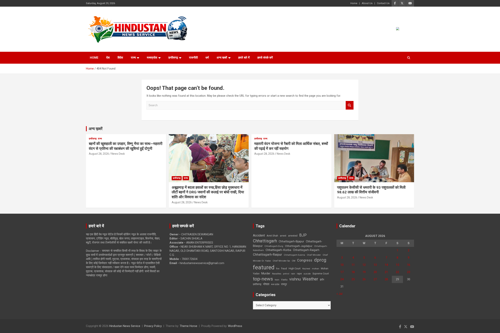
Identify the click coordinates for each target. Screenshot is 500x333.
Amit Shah (272, 235)
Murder (265, 273)
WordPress (235, 326)
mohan (315, 268)
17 (342, 272)
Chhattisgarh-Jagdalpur (298, 245)
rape (299, 273)
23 (408, 272)
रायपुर (284, 284)
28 (386, 279)
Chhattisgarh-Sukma (294, 255)
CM (293, 260)
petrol (286, 273)
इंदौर (322, 279)
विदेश (120, 57)
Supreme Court (320, 273)
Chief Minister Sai (281, 261)
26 (364, 279)
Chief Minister (314, 255)
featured (263, 267)
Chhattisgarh (265, 240)
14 (386, 265)
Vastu (284, 279)
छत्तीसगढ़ (173, 57)
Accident (259, 235)
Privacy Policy (153, 326)
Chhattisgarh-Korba (278, 250)
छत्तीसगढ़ (257, 284)
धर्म (207, 57)
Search (350, 105)
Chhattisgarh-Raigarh (306, 250)
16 (408, 265)
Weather (310, 279)
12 (364, 265)
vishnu (295, 279)
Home (353, 3)
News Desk (118, 153)
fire (277, 268)
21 (386, 272)
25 (353, 279)
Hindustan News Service (124, 326)
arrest (283, 235)
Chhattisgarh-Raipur (267, 254)
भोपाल (266, 284)
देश (108, 57)
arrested (292, 235)
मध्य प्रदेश (275, 284)
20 (375, 272)
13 (375, 265)
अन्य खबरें (222, 57)
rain (293, 273)
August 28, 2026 (99, 153)
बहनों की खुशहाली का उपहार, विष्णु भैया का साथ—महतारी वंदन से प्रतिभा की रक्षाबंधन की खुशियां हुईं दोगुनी (125, 146)
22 (397, 272)
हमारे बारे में (244, 57)
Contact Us (383, 3)
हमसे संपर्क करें (265, 57)
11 (353, 265)
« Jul (339, 294)
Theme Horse (188, 326)
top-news (263, 279)
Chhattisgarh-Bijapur (291, 241)
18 (353, 272)
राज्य (133, 57)
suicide (307, 273)
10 (342, 265)
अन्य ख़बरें (96, 128)
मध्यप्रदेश (152, 57)
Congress (304, 260)
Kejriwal (306, 268)
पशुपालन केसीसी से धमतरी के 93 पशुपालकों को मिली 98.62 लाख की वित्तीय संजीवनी (371, 190)
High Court (295, 268)
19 (364, 272)
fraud (284, 268)
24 (342, 279)
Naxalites (276, 273)
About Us (367, 3)
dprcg (320, 260)
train (277, 280)
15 (397, 265)
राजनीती (193, 57)
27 (375, 279)
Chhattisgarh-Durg (273, 246)
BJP (303, 235)
